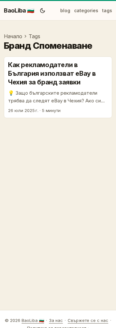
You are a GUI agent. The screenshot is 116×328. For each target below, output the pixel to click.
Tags (34, 36)
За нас (56, 320)
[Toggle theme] (42, 10)
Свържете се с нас (88, 320)
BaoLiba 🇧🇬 (19, 10)
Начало (13, 36)
